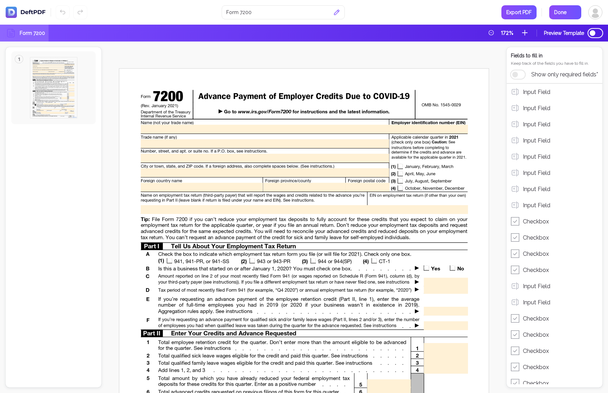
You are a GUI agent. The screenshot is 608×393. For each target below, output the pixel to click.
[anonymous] (591, 12)
